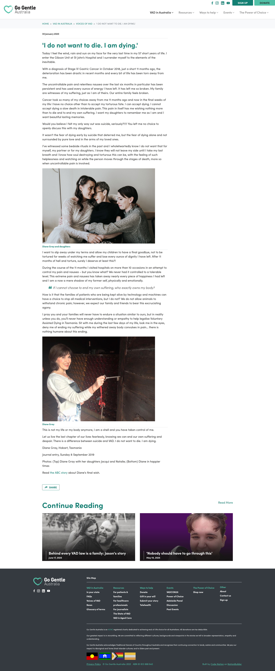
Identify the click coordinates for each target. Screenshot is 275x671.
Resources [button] (187, 12)
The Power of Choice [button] (253, 12)
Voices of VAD (84, 23)
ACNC (110, 629)
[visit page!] (212, 3)
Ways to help (146, 587)
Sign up (243, 2)
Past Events (173, 609)
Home (45, 23)
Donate (265, 2)
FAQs (89, 596)
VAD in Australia (62, 23)
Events (170, 587)
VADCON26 (172, 592)
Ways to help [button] (210, 12)
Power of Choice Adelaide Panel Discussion (175, 600)
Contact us (225, 595)
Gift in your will (147, 596)
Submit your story (149, 600)
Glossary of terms (96, 609)
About (223, 591)
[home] (20, 9)
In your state (93, 592)
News (89, 604)
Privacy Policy (94, 664)
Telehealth (145, 604)
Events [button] (230, 12)
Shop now (198, 592)
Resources (118, 587)
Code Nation (217, 664)
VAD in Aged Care (122, 617)
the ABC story (58, 472)
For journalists (120, 609)
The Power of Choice (203, 587)
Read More (225, 502)
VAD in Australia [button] (163, 12)
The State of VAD (121, 613)
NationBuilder (235, 664)
